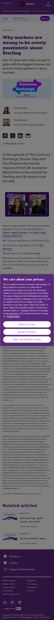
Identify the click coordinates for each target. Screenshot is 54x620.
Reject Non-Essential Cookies (27, 339)
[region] (27, 310)
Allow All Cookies (27, 324)
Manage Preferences (27, 332)
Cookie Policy (13, 316)
